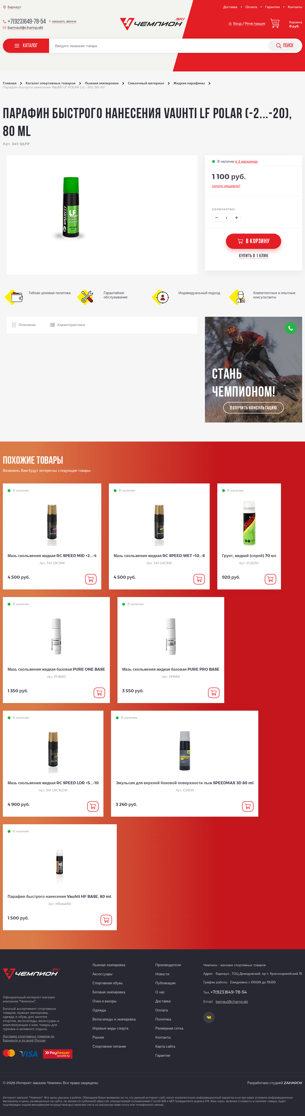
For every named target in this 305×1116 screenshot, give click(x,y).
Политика (163, 1019)
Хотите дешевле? (226, 186)
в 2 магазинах (246, 161)
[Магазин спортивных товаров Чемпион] (153, 24)
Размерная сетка (169, 1028)
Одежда (99, 1010)
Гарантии (272, 7)
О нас (160, 992)
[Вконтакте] (209, 1017)
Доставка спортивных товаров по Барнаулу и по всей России (28, 1038)
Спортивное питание (109, 1046)
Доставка (230, 7)
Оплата (251, 7)
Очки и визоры (104, 1001)
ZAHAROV (293, 1083)
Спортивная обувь (107, 983)
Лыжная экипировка (108, 965)
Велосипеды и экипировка (114, 1019)
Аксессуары (102, 974)
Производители (168, 965)
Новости (162, 974)
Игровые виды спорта (110, 1028)
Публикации (165, 983)
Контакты (295, 7)
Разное (98, 1037)
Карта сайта (165, 1046)
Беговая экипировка (108, 992)
